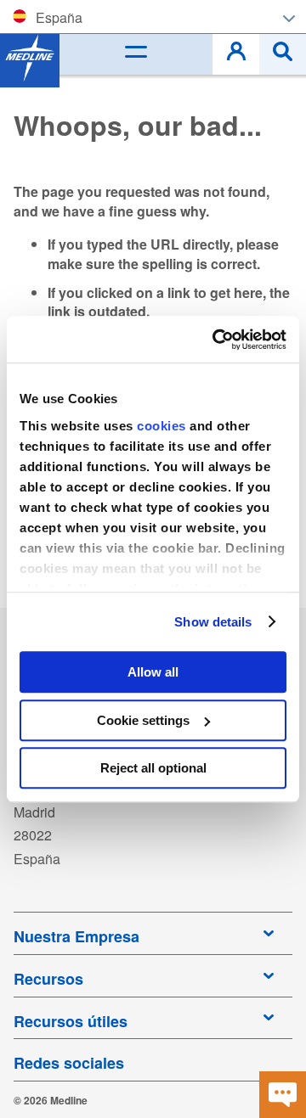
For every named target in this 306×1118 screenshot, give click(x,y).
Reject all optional (153, 768)
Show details (213, 622)
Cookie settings (143, 720)
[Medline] (30, 57)
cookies (163, 426)
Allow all (153, 672)
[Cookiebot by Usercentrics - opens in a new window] (215, 340)
